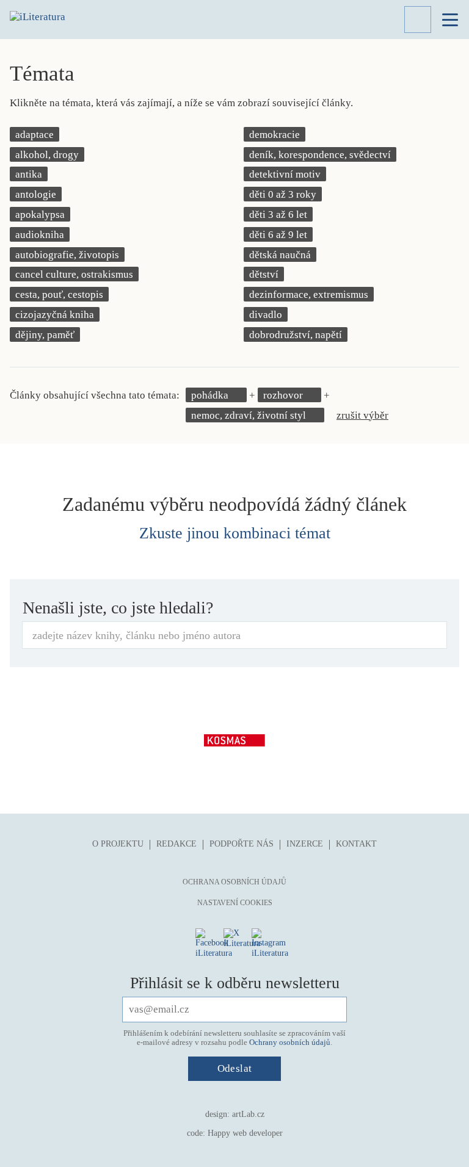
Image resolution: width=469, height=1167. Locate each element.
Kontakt (356, 843)
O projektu (118, 843)
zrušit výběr (362, 415)
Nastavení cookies (234, 902)
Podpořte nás (241, 843)
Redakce (176, 843)
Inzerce (304, 843)
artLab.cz (248, 1114)
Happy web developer (245, 1133)
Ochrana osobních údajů (234, 882)
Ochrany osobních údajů (289, 1042)
